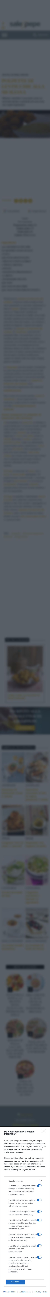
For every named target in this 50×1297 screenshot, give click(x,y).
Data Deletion (9, 1292)
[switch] (39, 1185)
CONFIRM (15, 1282)
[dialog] (25, 1212)
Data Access (25, 1292)
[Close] (44, 1132)
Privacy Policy (41, 1292)
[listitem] (25, 1180)
